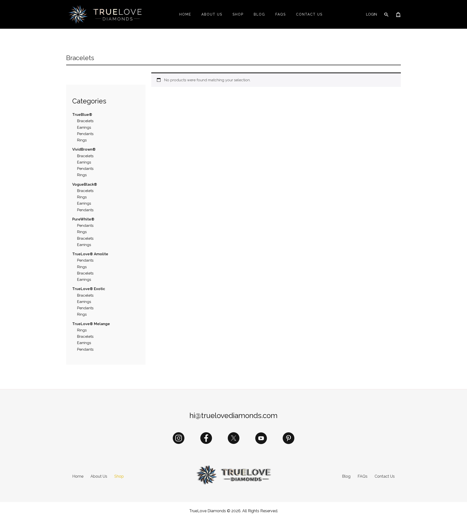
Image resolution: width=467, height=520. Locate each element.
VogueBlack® (84, 184)
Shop (238, 14)
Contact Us (309, 14)
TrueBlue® (82, 114)
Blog (259, 14)
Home (185, 14)
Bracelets (85, 121)
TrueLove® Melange (91, 324)
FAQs (280, 14)
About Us (211, 14)
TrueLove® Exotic (89, 289)
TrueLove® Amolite (90, 254)
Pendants (85, 134)
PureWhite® (83, 219)
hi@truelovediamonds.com (233, 415)
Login (371, 14)
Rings (82, 140)
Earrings (84, 127)
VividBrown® (84, 149)
